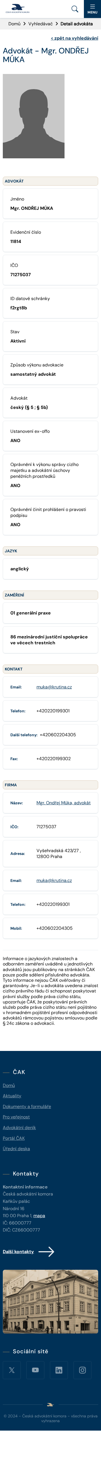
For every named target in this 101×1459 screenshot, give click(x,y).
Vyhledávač (40, 24)
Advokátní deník (19, 1128)
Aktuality (12, 1096)
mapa (39, 1216)
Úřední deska (16, 1149)
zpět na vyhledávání (74, 38)
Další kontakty (18, 1252)
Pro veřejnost (16, 1117)
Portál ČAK (14, 1138)
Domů (14, 24)
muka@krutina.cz (54, 687)
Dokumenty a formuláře (27, 1106)
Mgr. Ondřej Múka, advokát (63, 803)
